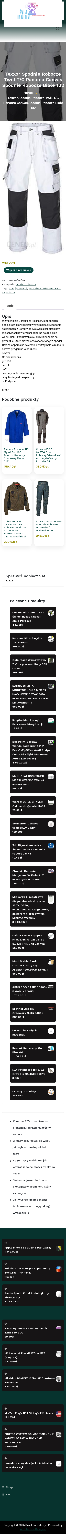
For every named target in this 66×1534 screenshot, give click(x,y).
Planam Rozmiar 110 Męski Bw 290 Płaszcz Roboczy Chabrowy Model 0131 (16, 455)
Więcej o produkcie (18, 270)
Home (28, 93)
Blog (8, 1494)
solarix (10, 292)
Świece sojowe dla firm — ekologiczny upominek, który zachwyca (32, 1186)
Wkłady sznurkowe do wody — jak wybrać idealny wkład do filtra (33, 1147)
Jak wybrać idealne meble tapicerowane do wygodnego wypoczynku (32, 1206)
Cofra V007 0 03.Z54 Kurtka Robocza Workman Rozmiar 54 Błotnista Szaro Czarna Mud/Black (15, 529)
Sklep (9, 1487)
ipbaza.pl (21, 288)
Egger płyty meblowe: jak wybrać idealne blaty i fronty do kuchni (34, 1167)
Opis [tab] (10, 305)
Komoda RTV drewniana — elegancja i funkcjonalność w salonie (32, 1128)
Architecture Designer (33, 1529)
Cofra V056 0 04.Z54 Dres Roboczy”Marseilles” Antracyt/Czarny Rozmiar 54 (48, 455)
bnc (11, 288)
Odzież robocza (26, 284)
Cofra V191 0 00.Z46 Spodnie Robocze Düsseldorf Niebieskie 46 (48, 526)
